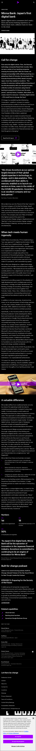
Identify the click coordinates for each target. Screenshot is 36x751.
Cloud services (10, 612)
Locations (4, 690)
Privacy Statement (6, 696)
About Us (3, 683)
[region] (18, 733)
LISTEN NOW (5, 603)
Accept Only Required (18, 741)
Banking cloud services (12, 615)
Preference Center (6, 677)
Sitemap (3, 693)
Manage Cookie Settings (18, 746)
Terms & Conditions (6, 699)
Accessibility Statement (8, 705)
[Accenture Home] (18, 2)
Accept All (18, 736)
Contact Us (4, 687)
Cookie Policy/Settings (7, 702)
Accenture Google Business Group (16, 618)
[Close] (33, 718)
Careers (3, 680)
